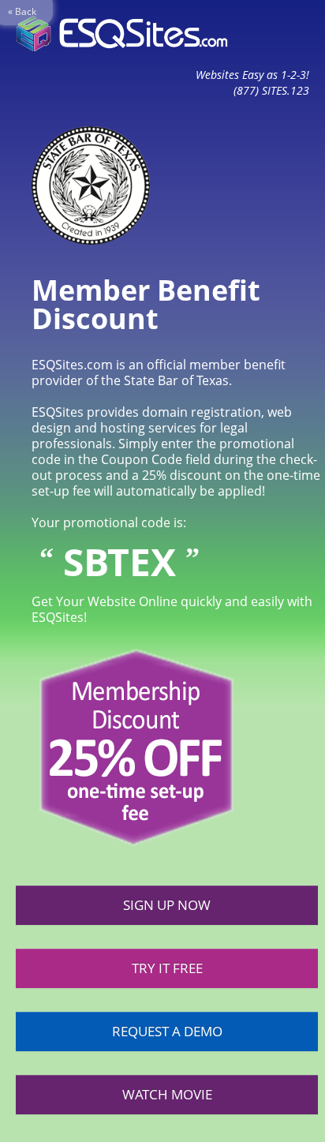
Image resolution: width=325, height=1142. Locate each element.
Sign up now (167, 905)
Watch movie (167, 1094)
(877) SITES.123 (271, 90)
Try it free (167, 968)
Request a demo (167, 1031)
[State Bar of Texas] (83, 184)
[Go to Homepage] (122, 33)
